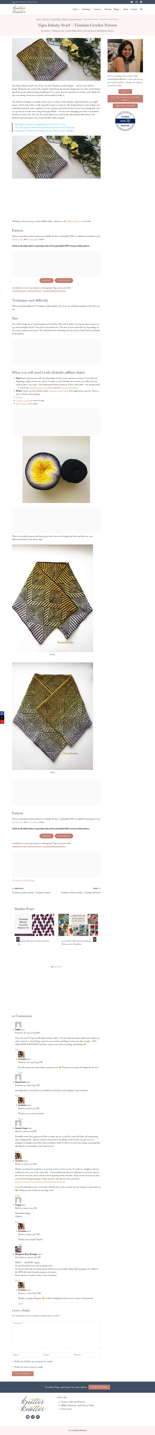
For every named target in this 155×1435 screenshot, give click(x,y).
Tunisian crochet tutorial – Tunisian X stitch (31, 890)
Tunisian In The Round (23, 880)
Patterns (108, 9)
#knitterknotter (34, 291)
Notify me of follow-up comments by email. (33, 1361)
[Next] (94, 939)
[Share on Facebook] (2, 713)
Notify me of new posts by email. (28, 1367)
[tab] (52, 966)
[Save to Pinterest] (2, 722)
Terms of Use (66, 1409)
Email (47, 1354)
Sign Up (125, 91)
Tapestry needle (23, 400)
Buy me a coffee (126, 106)
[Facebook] (132, 2)
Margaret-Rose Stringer (26, 1254)
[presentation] (34, 925)
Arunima (47, 31)
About (125, 9)
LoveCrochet (33, 239)
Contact (134, 9)
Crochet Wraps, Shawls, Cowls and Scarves (81, 31)
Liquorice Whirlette (69, 387)
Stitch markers (22, 403)
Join (13, 2)
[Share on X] (2, 717)
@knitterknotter (19, 291)
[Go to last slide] (18, 939)
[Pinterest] (141, 2)
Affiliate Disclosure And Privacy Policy (77, 1405)
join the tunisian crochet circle (125, 98)
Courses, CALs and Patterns (73, 1401)
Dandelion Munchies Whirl (41, 387)
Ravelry (15, 239)
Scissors (19, 397)
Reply (17, 1049)
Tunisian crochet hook (58, 391)
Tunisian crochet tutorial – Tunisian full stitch (81, 890)
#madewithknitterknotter (54, 291)
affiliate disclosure (74, 221)
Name (16, 1354)
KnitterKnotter (102, 31)
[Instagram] (136, 2)
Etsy (21, 239)
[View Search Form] (141, 9)
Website (77, 1354)
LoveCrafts (64, 280)
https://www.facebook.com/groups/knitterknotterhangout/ (40, 1181)
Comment (18, 1323)
